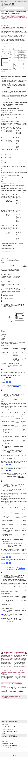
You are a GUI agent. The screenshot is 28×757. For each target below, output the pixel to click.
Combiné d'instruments (7, 729)
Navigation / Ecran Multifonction (9, 745)
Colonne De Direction (7, 747)
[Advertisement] (14, 22)
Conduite (4, 733)
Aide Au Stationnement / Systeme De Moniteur (13, 739)
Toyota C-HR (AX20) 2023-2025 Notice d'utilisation (12, 696)
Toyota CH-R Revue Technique (7, 15)
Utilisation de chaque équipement (10, 731)
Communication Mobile (7, 743)
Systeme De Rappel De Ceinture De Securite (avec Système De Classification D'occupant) (14, 16)
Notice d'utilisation (9, 1)
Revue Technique (17, 1)
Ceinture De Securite (17, 15)
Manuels (2, 1)
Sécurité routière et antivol (8, 726)
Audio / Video (5, 741)
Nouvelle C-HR (24, 1)
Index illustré (5, 724)
